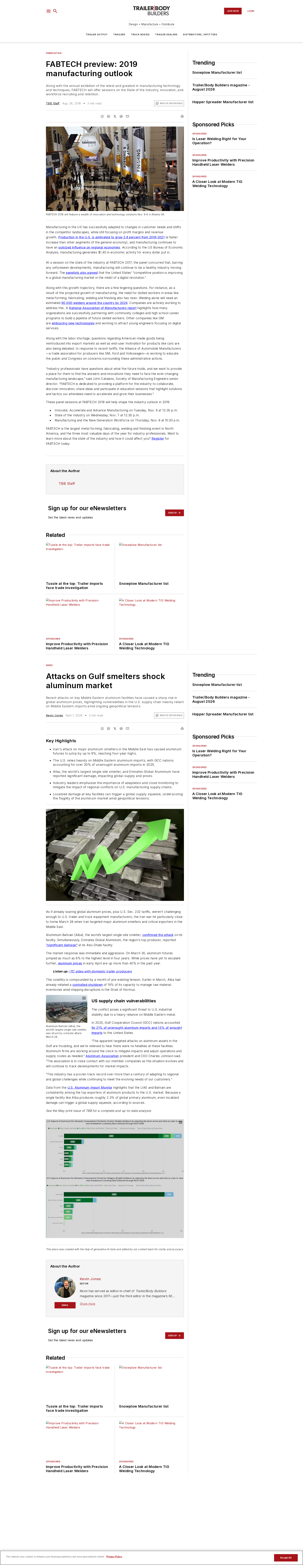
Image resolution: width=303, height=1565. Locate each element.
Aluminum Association (102, 1056)
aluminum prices (70, 963)
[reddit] (121, 116)
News (49, 665)
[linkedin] (108, 116)
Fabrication (54, 53)
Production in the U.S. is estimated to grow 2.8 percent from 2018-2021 (111, 237)
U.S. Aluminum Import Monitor (90, 1087)
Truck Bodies (140, 34)
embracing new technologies (73, 323)
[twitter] (115, 116)
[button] (48, 11)
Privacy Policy (114, 1556)
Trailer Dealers (166, 34)
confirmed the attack (158, 935)
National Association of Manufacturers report (102, 308)
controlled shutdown (87, 985)
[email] (127, 116)
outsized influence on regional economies (89, 247)
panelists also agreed (82, 272)
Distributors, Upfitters (200, 34)
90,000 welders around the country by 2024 (94, 303)
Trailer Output (97, 34)
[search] (55, 11)
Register (158, 438)
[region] (151, 1558)
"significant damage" (62, 945)
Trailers (119, 34)
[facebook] (102, 116)
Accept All (285, 1557)
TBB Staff (53, 103)
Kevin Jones (54, 715)
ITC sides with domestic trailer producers (100, 971)
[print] (182, 116)
